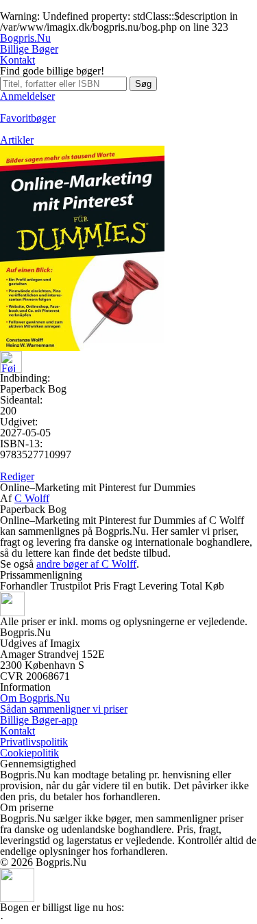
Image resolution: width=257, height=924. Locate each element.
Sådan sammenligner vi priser (63, 709)
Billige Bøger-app (38, 720)
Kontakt (17, 60)
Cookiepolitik (29, 752)
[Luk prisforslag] (17, 898)
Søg (143, 84)
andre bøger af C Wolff (86, 564)
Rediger (17, 476)
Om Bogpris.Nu (35, 698)
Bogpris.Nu (25, 38)
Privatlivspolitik (34, 742)
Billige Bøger (29, 49)
